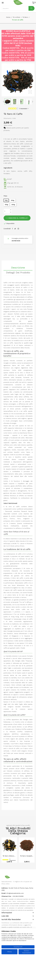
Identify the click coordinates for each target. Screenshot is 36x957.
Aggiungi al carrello (18, 218)
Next (35, 80)
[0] (33, 2)
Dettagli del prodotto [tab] (18, 272)
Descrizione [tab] (18, 267)
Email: (4, 893)
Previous (1, 80)
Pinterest (18, 228)
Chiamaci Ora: (7, 896)
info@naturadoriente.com (15, 893)
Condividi (13, 228)
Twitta (15, 228)
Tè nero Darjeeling (27, 856)
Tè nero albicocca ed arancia (9, 856)
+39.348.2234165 (18, 896)
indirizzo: (5, 888)
